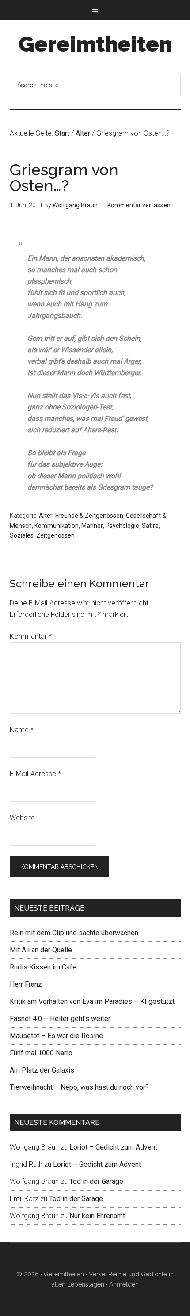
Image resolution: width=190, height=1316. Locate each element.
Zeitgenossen (55, 535)
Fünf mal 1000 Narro (41, 1053)
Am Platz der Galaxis (42, 1070)
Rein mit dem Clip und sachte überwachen (74, 933)
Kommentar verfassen (139, 205)
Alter (46, 515)
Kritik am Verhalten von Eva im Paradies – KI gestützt (92, 1001)
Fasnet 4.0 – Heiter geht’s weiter (60, 1018)
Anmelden (124, 1284)
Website (22, 818)
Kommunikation (56, 525)
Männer (92, 525)
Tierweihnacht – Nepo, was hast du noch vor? (79, 1087)
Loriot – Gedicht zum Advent (113, 1147)
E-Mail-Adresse (35, 774)
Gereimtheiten (95, 44)
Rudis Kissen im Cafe (43, 967)
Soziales (22, 535)
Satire (150, 525)
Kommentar (31, 636)
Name (22, 730)
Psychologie (122, 525)
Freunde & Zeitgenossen (89, 515)
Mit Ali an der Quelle (41, 950)
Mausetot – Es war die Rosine (56, 1036)
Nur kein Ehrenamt (97, 1216)
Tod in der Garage (96, 1181)
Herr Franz (26, 984)
